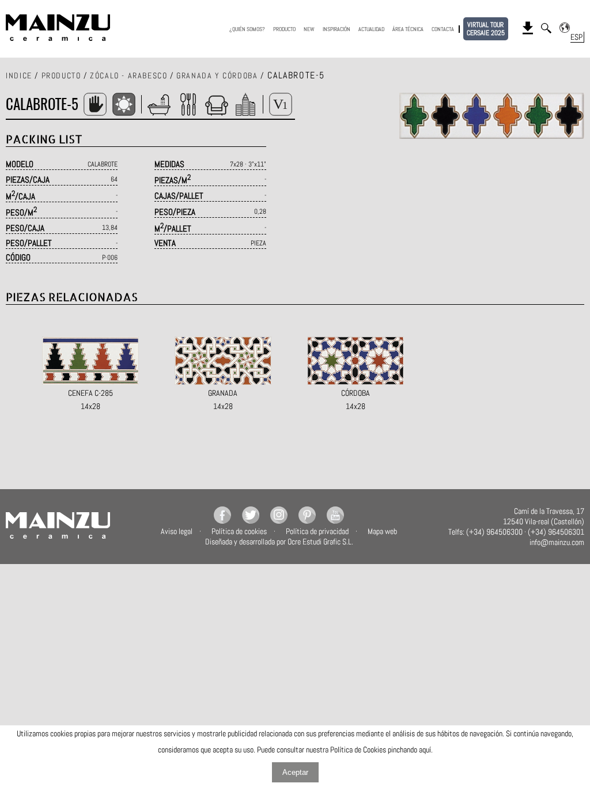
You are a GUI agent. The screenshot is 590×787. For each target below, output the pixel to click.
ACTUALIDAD (371, 29)
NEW (309, 29)
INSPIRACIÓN (336, 29)
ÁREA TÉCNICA (407, 29)
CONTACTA (443, 29)
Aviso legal (176, 531)
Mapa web (382, 531)
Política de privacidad (317, 531)
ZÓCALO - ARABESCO (128, 75)
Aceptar (295, 772)
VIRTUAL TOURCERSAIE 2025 (486, 28)
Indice (19, 75)
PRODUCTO (284, 29)
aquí (425, 749)
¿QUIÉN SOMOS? (247, 29)
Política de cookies (239, 531)
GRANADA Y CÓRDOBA (217, 75)
